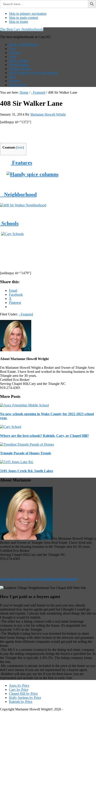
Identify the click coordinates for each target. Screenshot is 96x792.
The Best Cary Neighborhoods (21, 29)
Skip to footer (18, 22)
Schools (9, 223)
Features (21, 163)
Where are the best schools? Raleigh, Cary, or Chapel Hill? (44, 436)
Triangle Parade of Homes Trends (25, 453)
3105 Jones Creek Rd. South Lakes (26, 471)
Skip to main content (23, 17)
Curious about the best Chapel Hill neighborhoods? (39, 579)
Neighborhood (18, 194)
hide (20, 147)
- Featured (26, 314)
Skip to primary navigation (27, 13)
